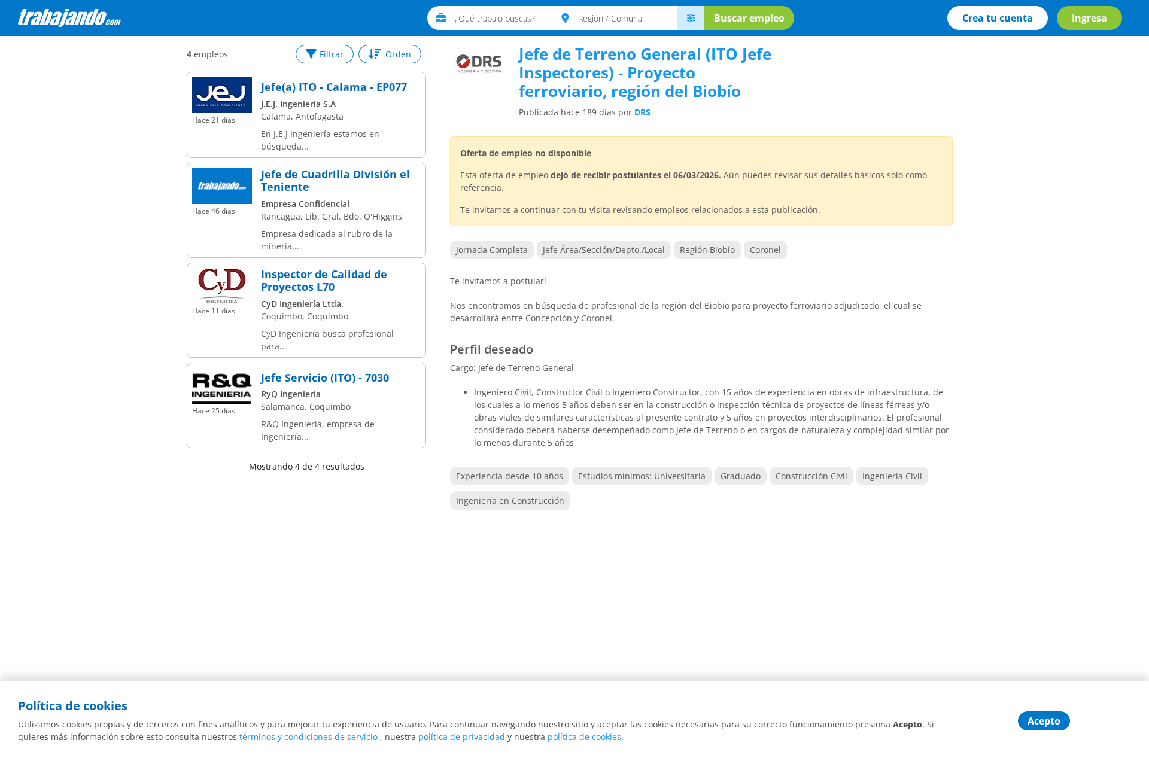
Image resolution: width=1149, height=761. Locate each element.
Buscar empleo (749, 18)
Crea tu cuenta (997, 18)
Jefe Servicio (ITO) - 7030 (325, 378)
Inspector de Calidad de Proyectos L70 (324, 281)
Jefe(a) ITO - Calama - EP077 (334, 87)
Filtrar (332, 54)
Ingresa (1089, 18)
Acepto (1044, 720)
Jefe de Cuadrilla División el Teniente (335, 181)
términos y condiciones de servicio (308, 736)
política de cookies (584, 736)
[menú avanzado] (690, 18)
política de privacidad (461, 736)
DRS (642, 112)
